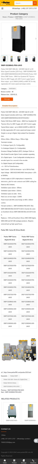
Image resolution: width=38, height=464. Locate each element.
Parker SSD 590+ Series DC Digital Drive (15, 379)
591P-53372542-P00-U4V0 (16, 390)
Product (10, 17)
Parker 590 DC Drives (10, 383)
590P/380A (18, 17)
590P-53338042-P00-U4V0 (13, 392)
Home (5, 17)
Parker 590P (14, 376)
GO (35, 3)
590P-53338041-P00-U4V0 (11, 386)
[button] (36, 38)
